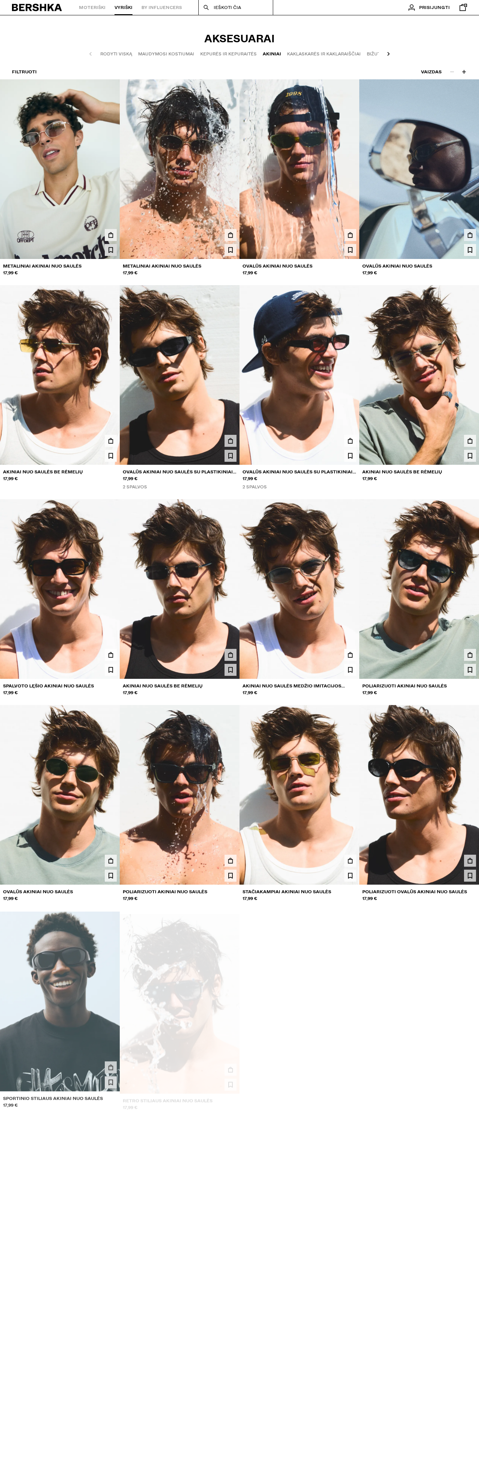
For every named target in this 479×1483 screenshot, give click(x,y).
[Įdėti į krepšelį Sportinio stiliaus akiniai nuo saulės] (111, 1066)
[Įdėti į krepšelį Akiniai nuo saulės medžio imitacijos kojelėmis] (350, 655)
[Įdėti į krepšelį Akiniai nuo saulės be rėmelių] (111, 441)
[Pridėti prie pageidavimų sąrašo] (111, 250)
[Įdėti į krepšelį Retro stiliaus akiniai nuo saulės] (231, 1066)
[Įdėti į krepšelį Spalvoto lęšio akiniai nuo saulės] (111, 655)
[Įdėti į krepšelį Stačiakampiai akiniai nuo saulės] (350, 861)
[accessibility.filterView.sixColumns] (464, 72)
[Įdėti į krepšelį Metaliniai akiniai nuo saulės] (111, 235)
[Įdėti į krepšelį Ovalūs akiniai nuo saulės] (350, 235)
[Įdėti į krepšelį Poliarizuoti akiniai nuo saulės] (470, 655)
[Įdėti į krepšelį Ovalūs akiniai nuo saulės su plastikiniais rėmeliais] (231, 441)
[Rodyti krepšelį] (461, 7)
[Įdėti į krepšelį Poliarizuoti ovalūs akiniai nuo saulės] (470, 861)
